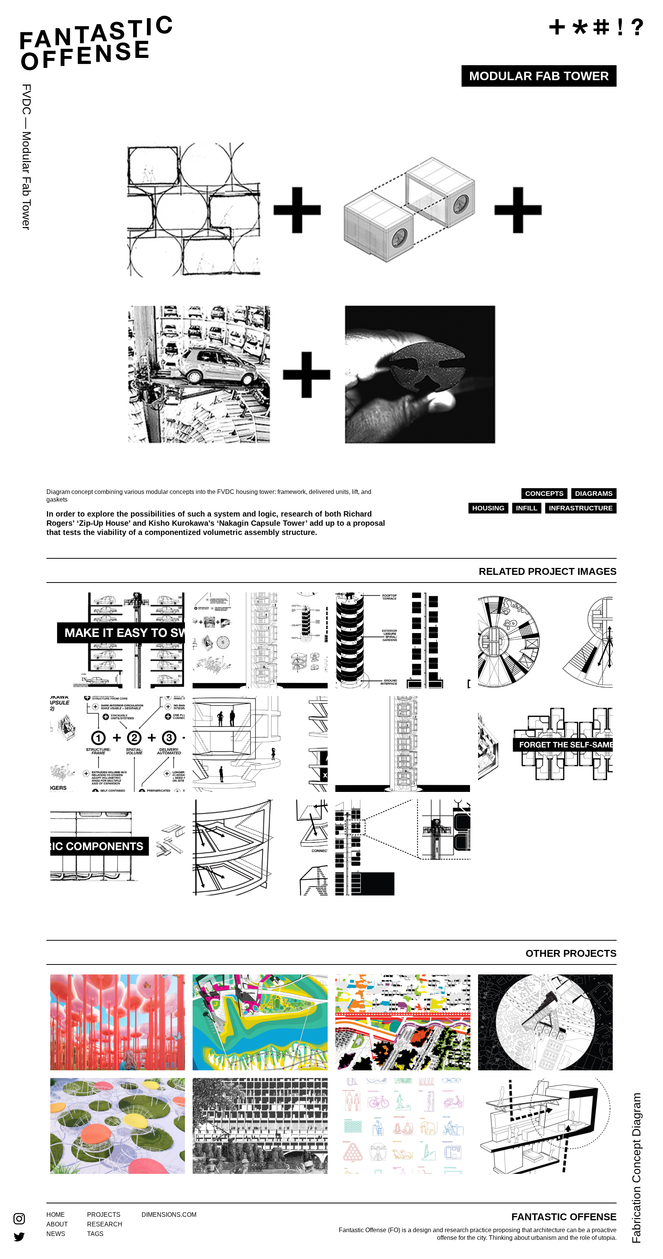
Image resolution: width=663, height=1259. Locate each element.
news (55, 1234)
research (104, 1224)
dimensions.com (169, 1214)
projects (103, 1214)
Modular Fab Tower (26, 180)
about (57, 1224)
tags (95, 1234)
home (55, 1214)
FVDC (26, 99)
